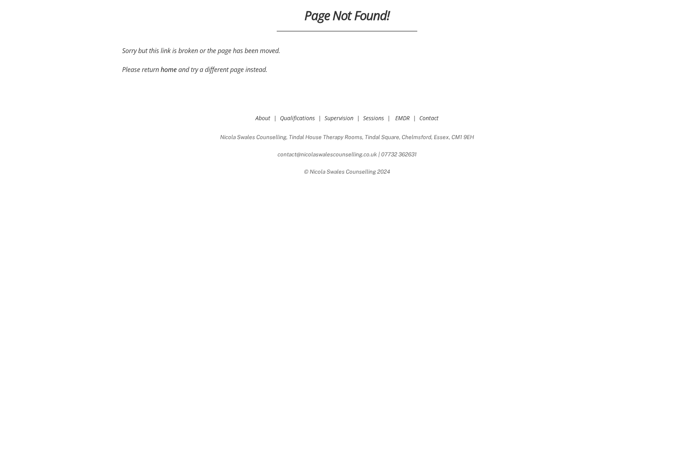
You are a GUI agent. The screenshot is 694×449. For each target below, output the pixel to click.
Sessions (373, 118)
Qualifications (297, 118)
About (262, 118)
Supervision (339, 118)
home (169, 69)
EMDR (402, 118)
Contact (429, 118)
